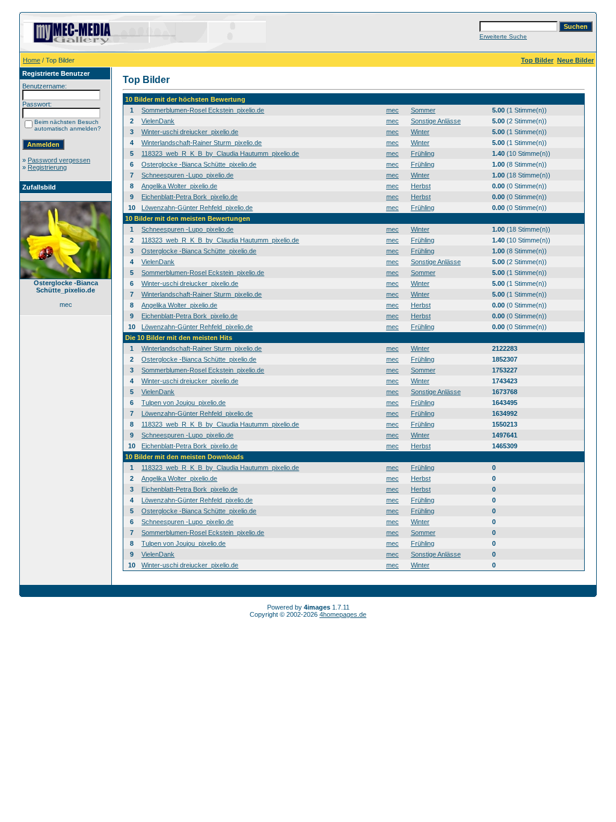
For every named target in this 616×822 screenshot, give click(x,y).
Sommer (423, 110)
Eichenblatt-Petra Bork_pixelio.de (189, 196)
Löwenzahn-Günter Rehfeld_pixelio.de (197, 207)
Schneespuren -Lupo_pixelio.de (187, 175)
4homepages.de (342, 614)
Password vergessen (59, 160)
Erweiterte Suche (503, 36)
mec (392, 110)
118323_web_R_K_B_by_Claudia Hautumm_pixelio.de (220, 153)
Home (31, 60)
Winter (420, 131)
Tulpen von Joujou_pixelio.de (183, 402)
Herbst (421, 186)
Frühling (422, 153)
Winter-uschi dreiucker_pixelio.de (189, 131)
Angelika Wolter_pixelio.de (179, 186)
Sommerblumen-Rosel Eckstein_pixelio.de (202, 110)
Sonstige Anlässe (436, 121)
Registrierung (47, 167)
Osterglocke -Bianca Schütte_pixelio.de (198, 164)
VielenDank (157, 121)
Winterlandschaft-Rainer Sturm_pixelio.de (201, 142)
